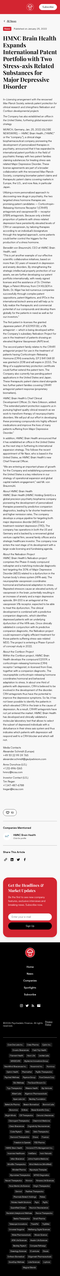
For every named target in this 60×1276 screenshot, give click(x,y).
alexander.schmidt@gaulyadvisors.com (24, 759)
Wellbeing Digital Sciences (39, 1229)
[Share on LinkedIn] (12, 859)
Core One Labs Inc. (15, 1044)
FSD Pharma (39, 1142)
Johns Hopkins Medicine (38, 1159)
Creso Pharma (33, 1044)
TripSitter (45, 1224)
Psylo (37, 1202)
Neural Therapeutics (13, 1180)
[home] (30, 7)
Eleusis (45, 1251)
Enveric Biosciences (21, 1050)
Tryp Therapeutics (14, 1088)
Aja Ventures (47, 1088)
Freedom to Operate (22, 1142)
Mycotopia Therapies (38, 1169)
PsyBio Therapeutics (44, 1072)
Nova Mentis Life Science (19, 1186)
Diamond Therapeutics (19, 1137)
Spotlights (30, 987)
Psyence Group (29, 1077)
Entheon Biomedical (16, 1256)
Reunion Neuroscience (38, 1207)
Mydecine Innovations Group (36, 1061)
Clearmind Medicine (41, 1121)
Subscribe (48, 6)
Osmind (18, 1191)
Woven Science (40, 1235)
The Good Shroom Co (36, 1083)
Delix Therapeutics (40, 1131)
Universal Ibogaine (16, 1229)
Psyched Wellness (12, 1077)
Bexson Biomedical (31, 1104)
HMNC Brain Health (14, 1148)
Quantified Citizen (18, 1207)
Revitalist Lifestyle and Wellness (19, 1213)
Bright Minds (10, 1115)
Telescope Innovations (18, 1224)
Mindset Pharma (19, 1169)
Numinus (50, 1066)
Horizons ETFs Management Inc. (39, 1148)
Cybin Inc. (46, 1044)
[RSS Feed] (33, 1006)
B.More (25, 1110)
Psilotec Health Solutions (21, 1202)
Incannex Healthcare (16, 1153)
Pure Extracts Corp (46, 1077)
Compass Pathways (38, 1246)
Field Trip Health (39, 1050)
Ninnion (29, 1180)
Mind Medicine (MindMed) (40, 1164)
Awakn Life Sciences (38, 1240)
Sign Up (30, 925)
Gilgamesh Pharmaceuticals (39, 1256)
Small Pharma (39, 1218)
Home (30, 966)
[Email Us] (39, 1006)
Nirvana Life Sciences (45, 1180)
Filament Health (16, 1055)
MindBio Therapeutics (16, 1164)
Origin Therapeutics (41, 1186)
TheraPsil (34, 1224)
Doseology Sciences (18, 1251)
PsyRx (45, 1202)
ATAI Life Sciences (19, 1240)
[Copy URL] (5, 859)
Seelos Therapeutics (22, 1218)
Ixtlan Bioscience (17, 1159)
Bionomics (13, 1110)
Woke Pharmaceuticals (21, 1235)
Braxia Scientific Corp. (40, 1110)
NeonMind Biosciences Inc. (15, 1066)
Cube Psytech (16, 1131)
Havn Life (31, 1055)
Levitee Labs (44, 1055)
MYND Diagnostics (41, 1175)
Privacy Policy (48, 1023)
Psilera (42, 1197)
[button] (5, 7)
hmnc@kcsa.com (13, 772)
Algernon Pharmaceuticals (36, 1093)
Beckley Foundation (37, 1099)
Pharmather (27, 1072)
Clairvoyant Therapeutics (19, 1121)
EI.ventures (34, 1251)
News (30, 973)
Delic (27, 1131)
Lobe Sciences (34, 1262)
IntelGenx (32, 1153)
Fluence (45, 1137)
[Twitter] (27, 1006)
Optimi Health (12, 1072)
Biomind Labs (48, 1104)
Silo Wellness (18, 1083)
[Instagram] (21, 1006)
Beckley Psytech (19, 1246)
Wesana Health (31, 1088)
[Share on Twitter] (18, 859)
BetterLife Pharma (12, 1104)
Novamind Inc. (36, 1066)
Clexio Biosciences (16, 1126)
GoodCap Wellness (16, 1262)
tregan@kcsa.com (13, 789)
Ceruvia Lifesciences (45, 1115)
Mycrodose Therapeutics (20, 1175)
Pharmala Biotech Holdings (25, 1197)
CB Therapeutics (26, 1115)
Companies (30, 980)
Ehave (35, 1137)
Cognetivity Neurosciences (38, 1126)
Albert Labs (16, 1093)
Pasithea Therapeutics (34, 1191)
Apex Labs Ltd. (19, 1099)
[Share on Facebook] (24, 859)
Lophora (46, 1262)
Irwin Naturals (45, 1153)
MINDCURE (15, 1061)
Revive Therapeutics (44, 1213)
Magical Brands (29, 1267)
